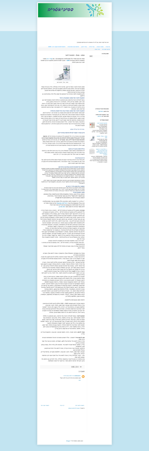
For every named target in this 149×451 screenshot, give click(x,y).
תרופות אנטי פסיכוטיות (73, 46)
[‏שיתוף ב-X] (75, 367)
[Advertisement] (74, 28)
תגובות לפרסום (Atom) (74, 408)
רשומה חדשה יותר (79, 405)
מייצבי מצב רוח (106, 49)
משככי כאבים (100, 46)
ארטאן (99, 116)
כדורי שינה (97, 49)
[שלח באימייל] (78, 367)
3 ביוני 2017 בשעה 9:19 (72, 375)
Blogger (68, 441)
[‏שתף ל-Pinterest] (72, 367)
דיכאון (49, 58)
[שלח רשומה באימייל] (81, 366)
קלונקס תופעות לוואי (102, 123)
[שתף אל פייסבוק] (73, 367)
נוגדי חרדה (91, 46)
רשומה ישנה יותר (45, 405)
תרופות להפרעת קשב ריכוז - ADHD (56, 46)
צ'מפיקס (101, 111)
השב (80, 380)
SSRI (68, 60)
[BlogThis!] (76, 367)
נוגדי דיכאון (84, 46)
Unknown (77, 375)
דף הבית (108, 46)
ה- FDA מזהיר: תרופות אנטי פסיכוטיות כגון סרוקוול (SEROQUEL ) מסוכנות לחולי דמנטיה (101, 152)
